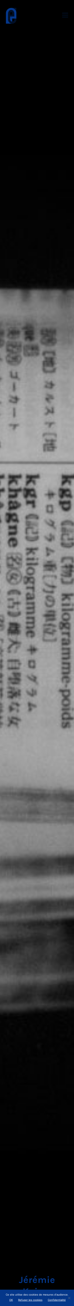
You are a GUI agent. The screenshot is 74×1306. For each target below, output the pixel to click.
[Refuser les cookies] (69, 1298)
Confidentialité (57, 1299)
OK (11, 1299)
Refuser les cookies (30, 1299)
